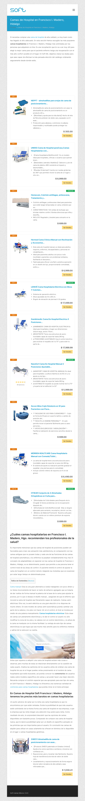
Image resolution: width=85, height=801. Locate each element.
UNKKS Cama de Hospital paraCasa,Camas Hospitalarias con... (50, 149)
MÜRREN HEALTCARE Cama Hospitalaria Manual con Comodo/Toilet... (49, 454)
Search (39, 648)
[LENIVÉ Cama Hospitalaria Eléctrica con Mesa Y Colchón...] (20, 293)
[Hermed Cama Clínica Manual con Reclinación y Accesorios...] (20, 246)
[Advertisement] (42, 78)
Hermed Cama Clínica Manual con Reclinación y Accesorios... (51, 241)
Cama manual (15, 587)
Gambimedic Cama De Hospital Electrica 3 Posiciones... (50, 320)
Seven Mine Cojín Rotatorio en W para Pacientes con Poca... (48, 407)
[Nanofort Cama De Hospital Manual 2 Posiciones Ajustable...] (20, 371)
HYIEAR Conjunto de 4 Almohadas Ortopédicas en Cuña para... (46, 494)
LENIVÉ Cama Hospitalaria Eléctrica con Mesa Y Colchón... (51, 288)
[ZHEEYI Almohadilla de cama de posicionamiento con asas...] (20, 746)
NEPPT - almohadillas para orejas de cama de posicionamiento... (51, 102)
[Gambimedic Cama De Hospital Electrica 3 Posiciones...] (20, 324)
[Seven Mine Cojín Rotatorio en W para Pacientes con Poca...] (20, 413)
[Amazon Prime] (70, 179)
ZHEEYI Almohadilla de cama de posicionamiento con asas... (45, 740)
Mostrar (31, 581)
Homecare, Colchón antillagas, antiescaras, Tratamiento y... (50, 196)
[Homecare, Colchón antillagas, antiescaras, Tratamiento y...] (20, 202)
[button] (74, 9)
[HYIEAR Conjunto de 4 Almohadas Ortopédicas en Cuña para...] (20, 500)
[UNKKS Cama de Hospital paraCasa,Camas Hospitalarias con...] (20, 154)
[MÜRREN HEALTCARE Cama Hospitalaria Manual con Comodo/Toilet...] (20, 460)
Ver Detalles (67, 136)
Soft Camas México (17, 793)
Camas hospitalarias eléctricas (51, 613)
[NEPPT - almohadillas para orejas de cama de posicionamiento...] (20, 107)
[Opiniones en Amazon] (20, 382)
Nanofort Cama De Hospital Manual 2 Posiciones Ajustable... (47, 365)
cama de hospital (37, 37)
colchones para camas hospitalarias (24, 687)
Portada (13, 27)
